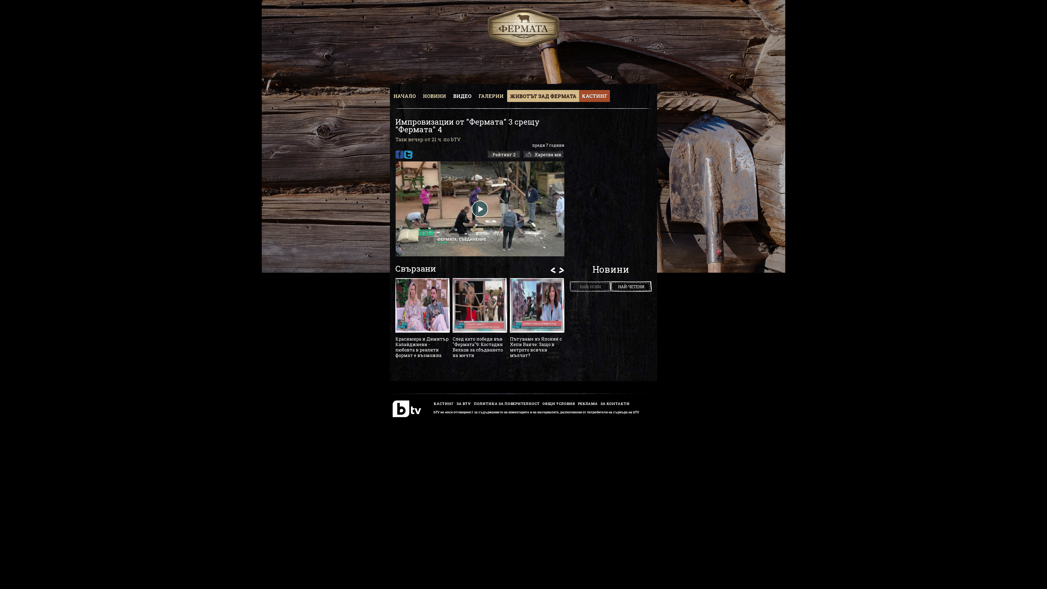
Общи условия (558, 403)
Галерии (491, 96)
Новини (434, 96)
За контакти (615, 403)
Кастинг (594, 96)
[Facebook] (399, 155)
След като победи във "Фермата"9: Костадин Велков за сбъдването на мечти (478, 347)
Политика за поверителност (507, 403)
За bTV (463, 403)
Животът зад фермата (543, 96)
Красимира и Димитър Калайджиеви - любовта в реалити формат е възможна (422, 347)
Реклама (588, 403)
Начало (404, 96)
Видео (462, 96)
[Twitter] (408, 155)
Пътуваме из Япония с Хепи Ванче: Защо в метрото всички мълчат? (536, 347)
